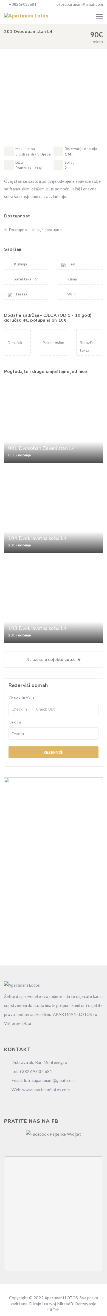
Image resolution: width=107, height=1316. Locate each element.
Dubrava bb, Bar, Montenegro (39, 1062)
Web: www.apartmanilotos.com (40, 1089)
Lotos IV (72, 659)
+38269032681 (22, 4)
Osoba (15, 722)
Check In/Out (22, 698)
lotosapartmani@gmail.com (79, 4)
